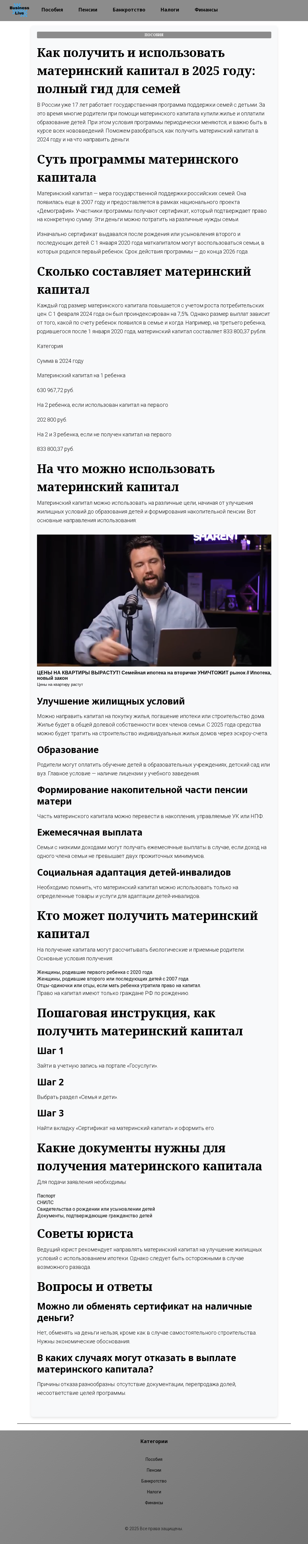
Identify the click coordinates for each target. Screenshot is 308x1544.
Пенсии (88, 9)
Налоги (170, 9)
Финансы (206, 9)
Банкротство (129, 9)
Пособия (52, 9)
